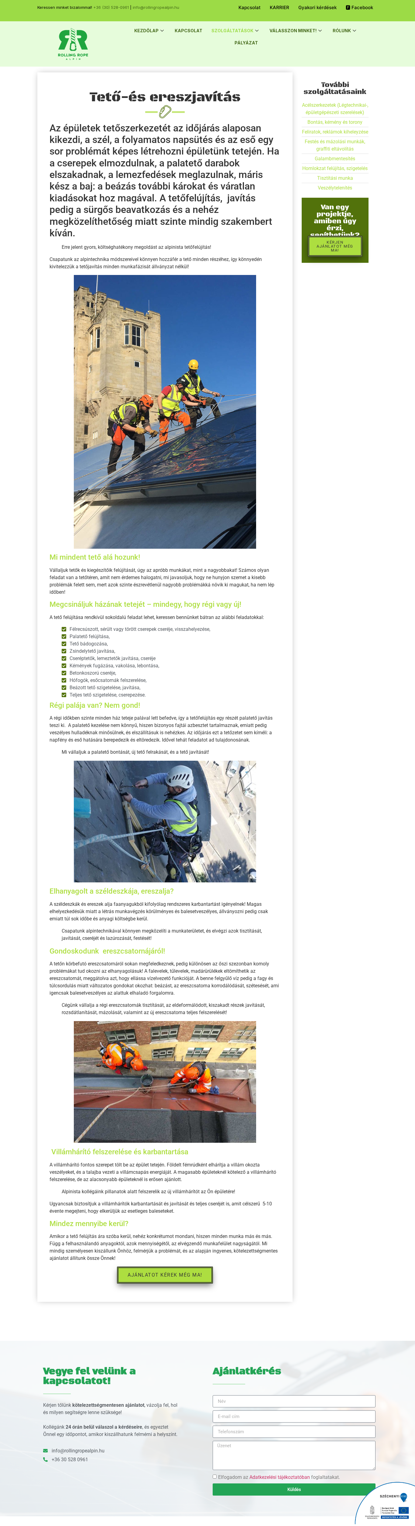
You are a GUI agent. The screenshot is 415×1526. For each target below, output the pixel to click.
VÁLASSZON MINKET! (293, 30)
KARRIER (279, 7)
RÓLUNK (342, 30)
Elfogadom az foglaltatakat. (279, 1477)
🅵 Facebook (359, 7)
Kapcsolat (249, 7)
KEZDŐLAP (146, 30)
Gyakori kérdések (317, 7)
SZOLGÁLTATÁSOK (232, 30)
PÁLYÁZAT (246, 42)
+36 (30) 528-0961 (111, 7)
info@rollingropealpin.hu (156, 7)
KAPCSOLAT (188, 30)
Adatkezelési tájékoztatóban (279, 1477)
